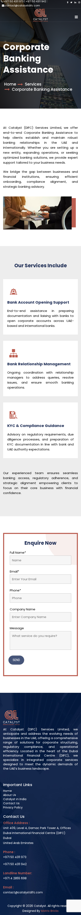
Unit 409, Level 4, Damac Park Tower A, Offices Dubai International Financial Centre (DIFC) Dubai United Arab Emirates (37, 835)
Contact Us (11, 803)
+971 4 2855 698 (15, 878)
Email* (14, 571)
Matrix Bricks (50, 911)
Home (10, 84)
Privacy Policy (13, 807)
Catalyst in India (14, 799)
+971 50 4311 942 (15, 864)
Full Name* (18, 552)
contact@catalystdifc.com (22, 5)
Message (17, 628)
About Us (9, 795)
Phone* (15, 590)
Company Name (22, 609)
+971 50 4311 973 (14, 857)
